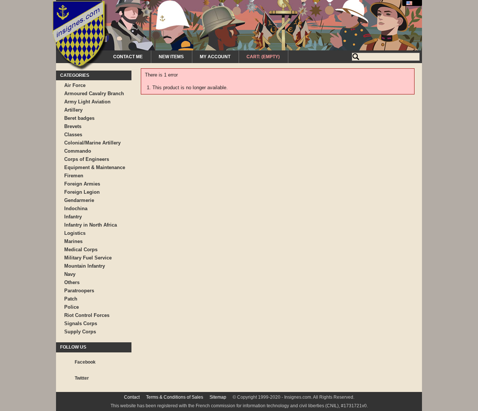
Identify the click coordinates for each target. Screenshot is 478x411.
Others (72, 282)
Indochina (75, 208)
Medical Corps (80, 249)
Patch (70, 299)
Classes (73, 134)
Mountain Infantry (84, 266)
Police (71, 307)
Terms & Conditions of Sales (174, 397)
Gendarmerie (79, 200)
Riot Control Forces (86, 315)
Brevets (72, 126)
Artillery (73, 110)
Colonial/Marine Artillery (92, 143)
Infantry (73, 216)
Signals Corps (80, 323)
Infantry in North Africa (90, 225)
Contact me (128, 56)
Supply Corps (80, 331)
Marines (73, 241)
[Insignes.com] (80, 36)
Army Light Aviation (87, 102)
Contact (132, 397)
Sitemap (217, 397)
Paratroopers (79, 290)
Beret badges (79, 118)
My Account (215, 56)
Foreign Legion (82, 192)
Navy (69, 274)
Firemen (73, 175)
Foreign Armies (82, 184)
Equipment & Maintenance (94, 167)
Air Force (75, 85)
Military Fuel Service (88, 258)
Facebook (85, 362)
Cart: (263, 56)
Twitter (82, 378)
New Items (171, 56)
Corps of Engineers (86, 159)
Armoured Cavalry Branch (94, 93)
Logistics (75, 233)
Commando (77, 151)
